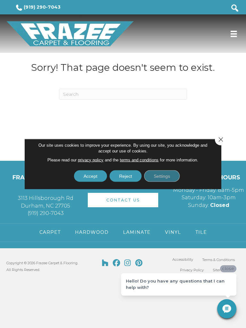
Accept (90, 176)
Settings (162, 176)
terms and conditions (139, 160)
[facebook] (116, 263)
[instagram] (127, 263)
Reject (125, 176)
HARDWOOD (92, 232)
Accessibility (182, 259)
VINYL (173, 232)
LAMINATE (137, 232)
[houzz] (105, 263)
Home (18, 54)
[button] (123, 200)
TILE (201, 232)
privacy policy (90, 160)
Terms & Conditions (218, 260)
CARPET (50, 232)
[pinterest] (139, 263)
